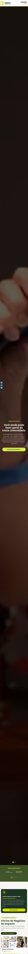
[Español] (24, 2)
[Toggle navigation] (26, 3)
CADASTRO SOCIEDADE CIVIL (13, 452)
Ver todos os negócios (8, 933)
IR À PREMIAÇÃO (14, 448)
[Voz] (1, 385)
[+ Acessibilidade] (1, 388)
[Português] (22, 2)
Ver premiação (13, 910)
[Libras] (1, 383)
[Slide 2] (15, 862)
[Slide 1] (12, 862)
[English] (26, 2)
